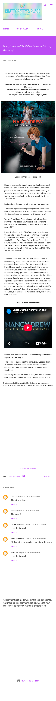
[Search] (45, 4)
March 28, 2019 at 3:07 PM (28, 496)
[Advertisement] (28, 640)
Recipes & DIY (23, 29)
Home (6, 29)
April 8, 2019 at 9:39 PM (30, 552)
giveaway (15, 476)
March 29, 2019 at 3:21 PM (27, 510)
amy (12, 510)
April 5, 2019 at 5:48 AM (36, 538)
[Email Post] (23, 476)
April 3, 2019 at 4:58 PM (36, 524)
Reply (14, 504)
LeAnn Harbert (17, 524)
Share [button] (47, 476)
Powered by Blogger (29, 681)
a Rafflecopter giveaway (28, 468)
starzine (14, 552)
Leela (13, 496)
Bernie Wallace (17, 538)
